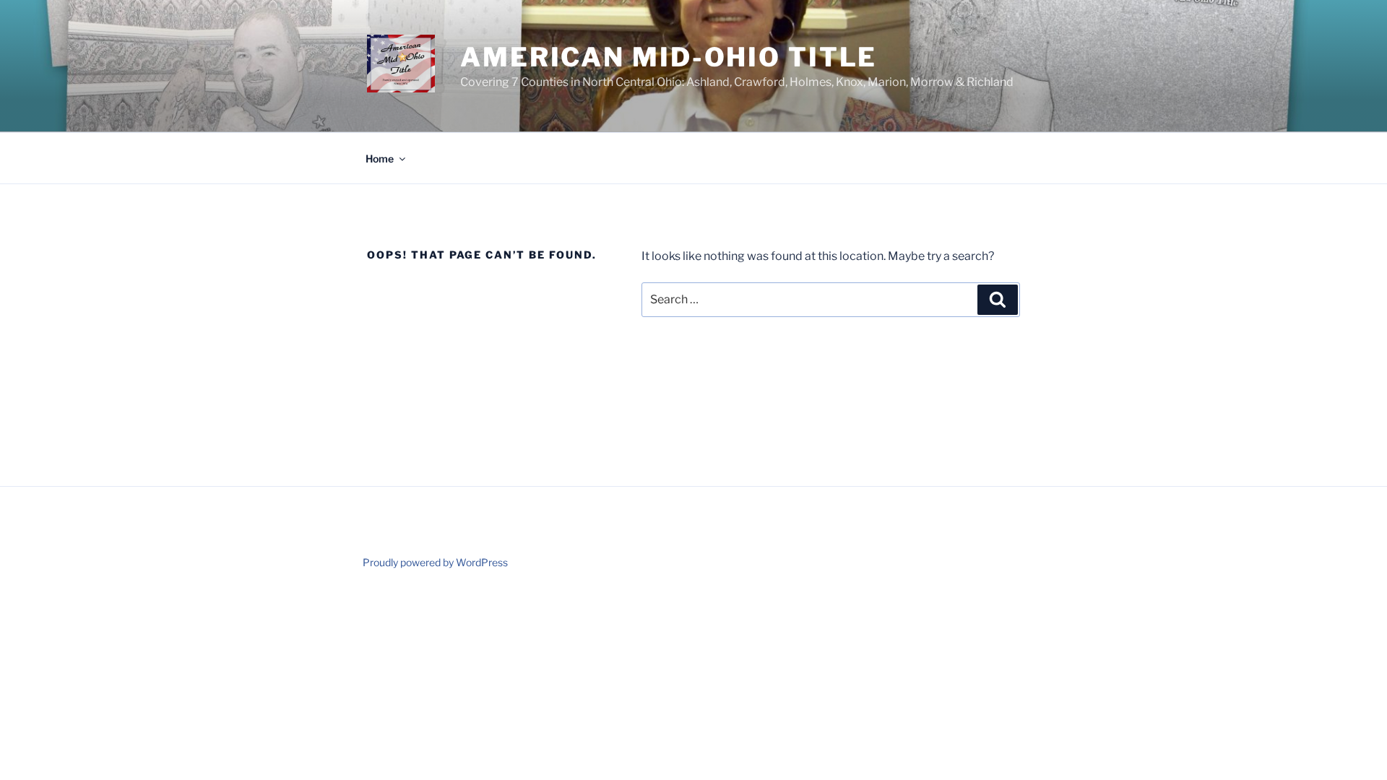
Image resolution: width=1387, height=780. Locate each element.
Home (380, 158)
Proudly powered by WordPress (435, 562)
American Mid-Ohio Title (668, 57)
